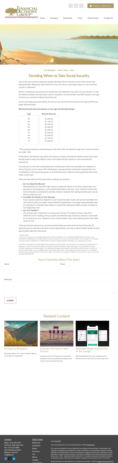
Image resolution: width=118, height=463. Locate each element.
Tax (33, 454)
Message (8, 279)
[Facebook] (81, 6)
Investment (36, 445)
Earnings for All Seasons (15, 349)
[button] (42, 18)
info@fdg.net (9, 455)
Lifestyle (35, 460)
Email (62, 264)
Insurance (36, 451)
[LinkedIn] (76, 6)
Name (6, 264)
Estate (34, 448)
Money (34, 457)
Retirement (36, 442)
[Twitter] (71, 6)
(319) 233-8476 (15, 442)
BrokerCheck (91, 445)
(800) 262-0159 (17, 445)
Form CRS (57, 441)
